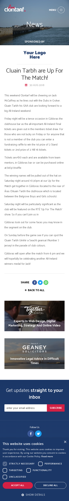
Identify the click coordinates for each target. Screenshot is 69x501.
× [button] (65, 442)
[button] (34, 494)
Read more (47, 456)
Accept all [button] (17, 485)
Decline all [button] (50, 485)
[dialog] (34, 469)
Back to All (36, 290)
